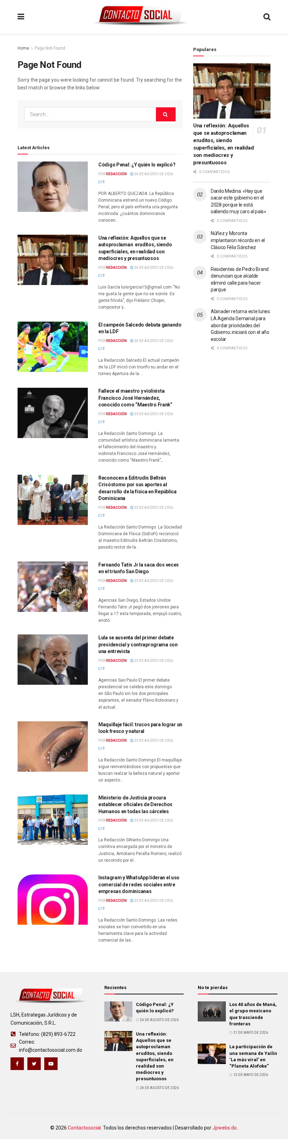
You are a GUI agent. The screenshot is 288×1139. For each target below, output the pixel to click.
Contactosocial (84, 1128)
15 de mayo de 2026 (250, 1075)
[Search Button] (166, 114)
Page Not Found (50, 48)
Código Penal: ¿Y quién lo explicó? (136, 164)
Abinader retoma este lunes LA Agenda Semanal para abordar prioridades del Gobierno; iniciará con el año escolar (240, 325)
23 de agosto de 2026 (153, 414)
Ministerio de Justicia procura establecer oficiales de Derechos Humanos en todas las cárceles (135, 804)
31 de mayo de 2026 (250, 1032)
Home (23, 48)
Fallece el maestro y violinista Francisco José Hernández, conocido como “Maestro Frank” (135, 397)
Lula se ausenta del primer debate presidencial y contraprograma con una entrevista (138, 644)
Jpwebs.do (224, 1128)
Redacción (116, 174)
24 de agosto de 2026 (153, 174)
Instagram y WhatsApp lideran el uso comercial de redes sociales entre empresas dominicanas (138, 884)
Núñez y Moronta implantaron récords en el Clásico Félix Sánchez (238, 240)
